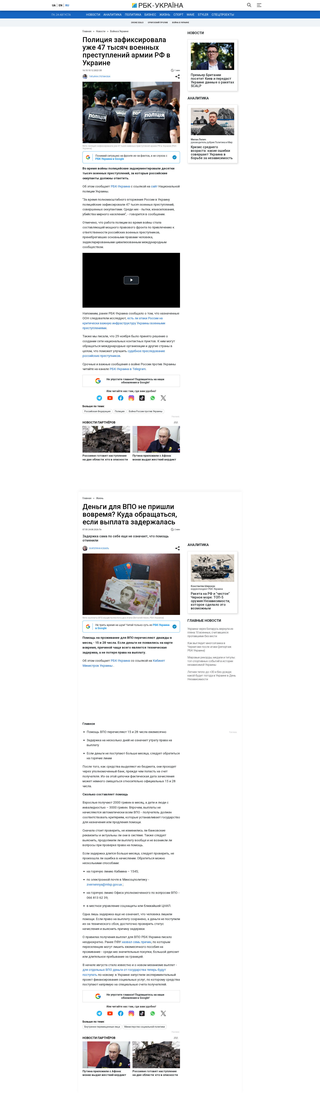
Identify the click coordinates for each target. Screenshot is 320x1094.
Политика (133, 14)
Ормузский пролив (158, 22)
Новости (93, 14)
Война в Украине (180, 22)
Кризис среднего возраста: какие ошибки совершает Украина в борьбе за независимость (212, 152)
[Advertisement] (131, 694)
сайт (154, 186)
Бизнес (150, 14)
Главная (86, 31)
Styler (203, 14)
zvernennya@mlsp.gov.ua (104, 884)
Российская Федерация (97, 411)
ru (67, 5)
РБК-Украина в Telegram (128, 369)
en (60, 5)
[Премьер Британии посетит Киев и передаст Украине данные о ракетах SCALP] (212, 57)
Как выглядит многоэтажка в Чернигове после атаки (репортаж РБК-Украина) (209, 646)
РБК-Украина (120, 186)
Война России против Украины (145, 411)
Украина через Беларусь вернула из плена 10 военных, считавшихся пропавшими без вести (210, 632)
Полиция (119, 411)
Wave (190, 14)
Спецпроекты (223, 14)
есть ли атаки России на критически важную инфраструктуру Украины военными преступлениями (123, 323)
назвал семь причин (136, 942)
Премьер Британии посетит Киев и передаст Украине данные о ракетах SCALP (212, 80)
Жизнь (165, 14)
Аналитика (113, 14)
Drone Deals (137, 22)
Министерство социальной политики (144, 1026)
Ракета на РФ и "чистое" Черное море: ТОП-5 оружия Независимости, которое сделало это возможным (210, 601)
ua (54, 5)
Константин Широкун (203, 586)
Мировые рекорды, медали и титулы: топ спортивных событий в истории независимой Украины (211, 661)
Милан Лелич (198, 139)
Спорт (178, 14)
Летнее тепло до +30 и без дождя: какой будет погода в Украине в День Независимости (212, 675)
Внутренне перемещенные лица (102, 1026)
